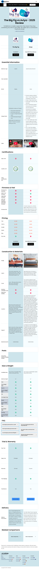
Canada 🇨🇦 (11, 559)
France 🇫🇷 (24, 562)
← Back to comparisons (19, 31)
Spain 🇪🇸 (23, 564)
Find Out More (16, 499)
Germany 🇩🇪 (24, 560)
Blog (2, 555)
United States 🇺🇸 (11, 557)
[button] (36, 1)
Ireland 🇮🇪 (24, 559)
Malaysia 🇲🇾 (18, 560)
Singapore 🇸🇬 (18, 557)
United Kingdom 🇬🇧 (25, 557)
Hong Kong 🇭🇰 (18, 559)
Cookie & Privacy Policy (5, 559)
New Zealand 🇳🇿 (33, 559)
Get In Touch (3, 558)
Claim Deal (32, 4)
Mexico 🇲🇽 (10, 560)
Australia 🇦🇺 (32, 557)
